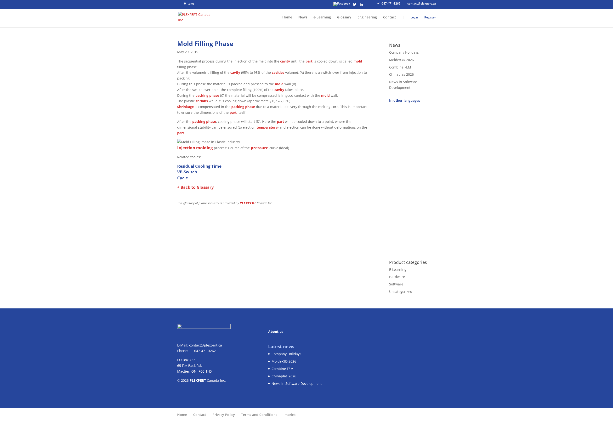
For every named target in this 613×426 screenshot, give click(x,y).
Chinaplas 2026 (401, 74)
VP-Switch (187, 172)
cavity (285, 61)
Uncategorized (400, 291)
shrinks (202, 101)
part (309, 61)
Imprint (290, 414)
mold (357, 61)
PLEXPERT (248, 202)
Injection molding (195, 147)
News (302, 17)
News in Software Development (297, 383)
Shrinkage (185, 106)
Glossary (344, 17)
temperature (267, 127)
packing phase (207, 95)
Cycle (182, 178)
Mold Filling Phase (205, 43)
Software (396, 284)
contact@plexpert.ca (205, 345)
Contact (389, 17)
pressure (259, 147)
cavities (278, 72)
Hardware (397, 276)
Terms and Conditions (259, 414)
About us (275, 331)
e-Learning (322, 17)
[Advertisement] (412, 178)
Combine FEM (400, 67)
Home (287, 17)
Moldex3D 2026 (401, 59)
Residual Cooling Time (199, 166)
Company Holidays (404, 52)
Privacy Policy (223, 414)
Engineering (367, 17)
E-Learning (397, 269)
